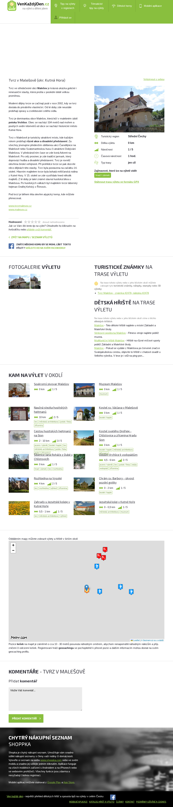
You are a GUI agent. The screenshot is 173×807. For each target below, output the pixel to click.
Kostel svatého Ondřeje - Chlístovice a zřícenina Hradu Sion (118, 435)
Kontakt (129, 801)
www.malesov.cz (18, 209)
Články (120, 801)
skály (134, 465)
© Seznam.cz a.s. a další (152, 640)
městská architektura (48, 422)
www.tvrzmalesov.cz (20, 205)
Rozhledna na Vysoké (48, 478)
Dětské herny (124, 5)
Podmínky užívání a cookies (151, 801)
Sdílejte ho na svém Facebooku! (45, 247)
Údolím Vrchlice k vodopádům (118, 454)
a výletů (109, 801)
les (36, 422)
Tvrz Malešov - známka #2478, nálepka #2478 (123, 293)
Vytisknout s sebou (153, 79)
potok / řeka (65, 422)
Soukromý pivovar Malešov (51, 384)
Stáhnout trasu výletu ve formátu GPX (116, 181)
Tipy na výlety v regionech (67, 5)
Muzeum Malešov (110, 384)
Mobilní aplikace (153, 5)
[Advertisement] (86, 53)
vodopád (104, 468)
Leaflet (136, 640)
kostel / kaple (106, 417)
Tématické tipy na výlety (96, 5)
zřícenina (39, 425)
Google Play (54, 782)
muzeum (104, 394)
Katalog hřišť (96, 801)
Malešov (99, 325)
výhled (54, 488)
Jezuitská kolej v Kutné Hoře (117, 501)
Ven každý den (15, 796)
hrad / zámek (103, 175)
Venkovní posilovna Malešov (110, 332)
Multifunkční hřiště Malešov (109, 340)
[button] (86, 587)
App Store (68, 782)
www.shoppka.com (51, 760)
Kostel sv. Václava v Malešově (118, 407)
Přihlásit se (65, 17)
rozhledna (58, 469)
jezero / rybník (41, 445)
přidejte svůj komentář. (39, 229)
